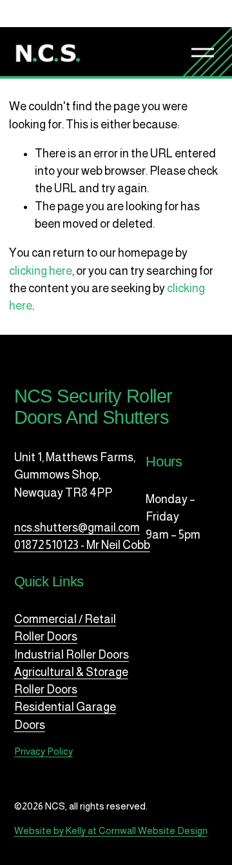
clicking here (40, 270)
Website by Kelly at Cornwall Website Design (111, 830)
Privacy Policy (43, 751)
